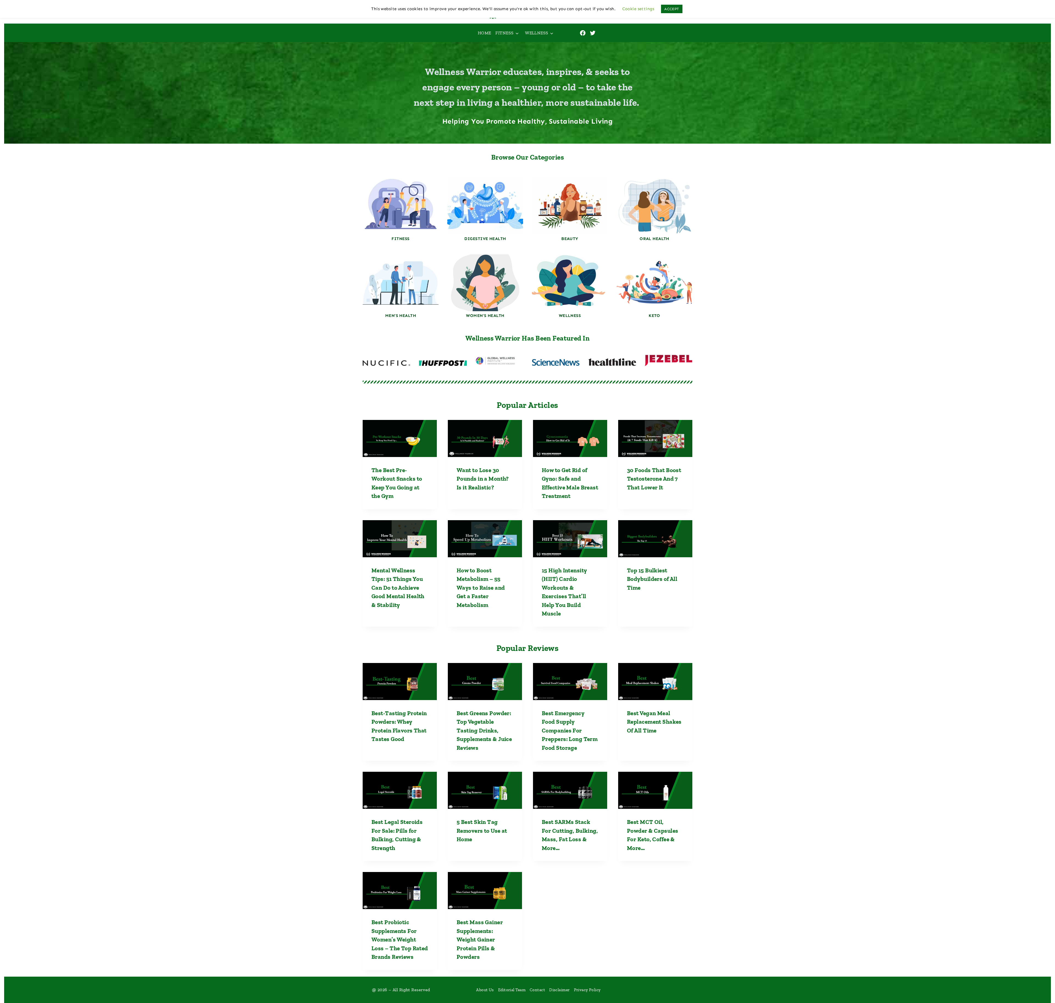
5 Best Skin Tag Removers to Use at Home (482, 830)
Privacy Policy (587, 989)
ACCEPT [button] (671, 9)
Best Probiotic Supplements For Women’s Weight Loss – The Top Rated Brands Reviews (399, 939)
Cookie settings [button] (638, 8)
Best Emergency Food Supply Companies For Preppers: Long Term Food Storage (570, 730)
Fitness (504, 32)
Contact (537, 989)
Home (484, 32)
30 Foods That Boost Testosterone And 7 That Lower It (654, 479)
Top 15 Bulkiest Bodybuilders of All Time (652, 579)
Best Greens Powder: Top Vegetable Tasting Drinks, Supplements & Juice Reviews (484, 730)
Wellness (536, 32)
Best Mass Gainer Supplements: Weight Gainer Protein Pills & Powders (480, 939)
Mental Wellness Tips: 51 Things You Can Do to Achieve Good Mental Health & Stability (397, 587)
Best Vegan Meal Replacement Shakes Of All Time (654, 722)
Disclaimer (559, 989)
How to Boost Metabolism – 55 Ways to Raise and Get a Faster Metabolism (481, 587)
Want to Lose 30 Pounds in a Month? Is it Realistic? (483, 479)
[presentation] (400, 438)
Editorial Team (512, 989)
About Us (485, 989)
